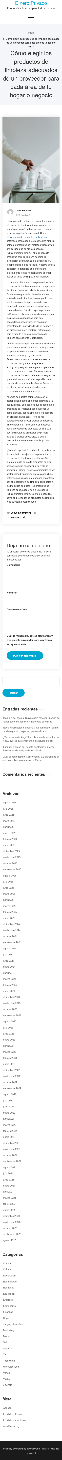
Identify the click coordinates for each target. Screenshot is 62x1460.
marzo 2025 (9, 906)
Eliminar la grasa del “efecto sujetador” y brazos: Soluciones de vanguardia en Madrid (29, 748)
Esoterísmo (9, 1305)
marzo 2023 (9, 1051)
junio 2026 (8, 814)
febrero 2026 (10, 839)
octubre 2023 (10, 1009)
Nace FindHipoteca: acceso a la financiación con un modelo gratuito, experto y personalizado (31, 729)
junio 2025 (8, 887)
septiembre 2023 (12, 1015)
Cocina (7, 1263)
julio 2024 (8, 954)
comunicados (23, 210)
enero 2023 (9, 1064)
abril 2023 (8, 1045)
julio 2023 (8, 1027)
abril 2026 (8, 826)
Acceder (7, 1407)
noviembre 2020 (12, 1222)
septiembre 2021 (12, 1161)
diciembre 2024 (11, 924)
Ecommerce (10, 1281)
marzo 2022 (9, 1124)
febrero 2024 (10, 985)
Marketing (8, 1330)
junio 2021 (8, 1179)
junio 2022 (8, 1106)
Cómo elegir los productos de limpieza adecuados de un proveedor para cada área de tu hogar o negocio (33, 42)
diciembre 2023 (11, 997)
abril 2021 (8, 1191)
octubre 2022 (10, 1082)
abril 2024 (8, 972)
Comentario (13, 565)
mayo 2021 (9, 1185)
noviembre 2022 (12, 1076)
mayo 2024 (9, 966)
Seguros (7, 1348)
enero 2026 (9, 845)
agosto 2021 (9, 1167)
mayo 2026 (9, 820)
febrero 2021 (10, 1203)
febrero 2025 (10, 912)
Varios (6, 1372)
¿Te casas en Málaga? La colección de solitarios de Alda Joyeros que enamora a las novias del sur (31, 738)
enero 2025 (9, 918)
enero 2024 (9, 991)
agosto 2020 (9, 1240)
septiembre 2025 (12, 869)
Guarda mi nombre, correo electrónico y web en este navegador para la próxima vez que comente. (30, 640)
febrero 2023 (10, 1058)
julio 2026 (8, 808)
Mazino (55, 1448)
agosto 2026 (9, 802)
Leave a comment (21, 512)
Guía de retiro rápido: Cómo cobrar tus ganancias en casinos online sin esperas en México (30, 758)
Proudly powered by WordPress (21, 1448)
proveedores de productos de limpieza (27, 237)
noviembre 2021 (12, 1149)
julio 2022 (8, 1100)
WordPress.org (11, 1426)
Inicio (31, 32)
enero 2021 (9, 1210)
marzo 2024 (9, 978)
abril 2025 (8, 899)
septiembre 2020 (12, 1234)
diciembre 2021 (11, 1143)
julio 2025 (8, 881)
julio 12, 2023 (23, 214)
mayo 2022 (9, 1112)
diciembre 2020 (11, 1216)
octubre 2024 (10, 936)
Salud (6, 1342)
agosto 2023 (9, 1021)
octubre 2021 (10, 1155)
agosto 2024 (9, 948)
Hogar (6, 1318)
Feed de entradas (12, 1414)
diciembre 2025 (11, 851)
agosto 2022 (9, 1094)
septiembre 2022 (12, 1088)
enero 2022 (9, 1136)
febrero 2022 (10, 1130)
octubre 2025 (10, 863)
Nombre (12, 592)
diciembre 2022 (11, 1070)
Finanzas (8, 1311)
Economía (8, 1287)
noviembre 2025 (12, 857)
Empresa (8, 1299)
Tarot (6, 1354)
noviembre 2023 (12, 1003)
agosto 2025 (9, 875)
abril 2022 (8, 1118)
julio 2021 (8, 1173)
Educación (9, 1293)
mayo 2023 (9, 1039)
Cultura (7, 1269)
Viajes (6, 1378)
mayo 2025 (9, 893)
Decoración (9, 1275)
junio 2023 (8, 1033)
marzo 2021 (9, 1197)
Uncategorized (16, 517)
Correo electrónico (18, 609)
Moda (6, 1336)
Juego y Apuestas (13, 1324)
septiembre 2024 (12, 942)
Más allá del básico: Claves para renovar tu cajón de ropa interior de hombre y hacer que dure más (31, 719)
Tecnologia (9, 1360)
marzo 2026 (9, 833)
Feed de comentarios (14, 1420)
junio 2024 (8, 960)
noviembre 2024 (12, 930)
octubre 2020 (10, 1228)
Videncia (7, 1384)
